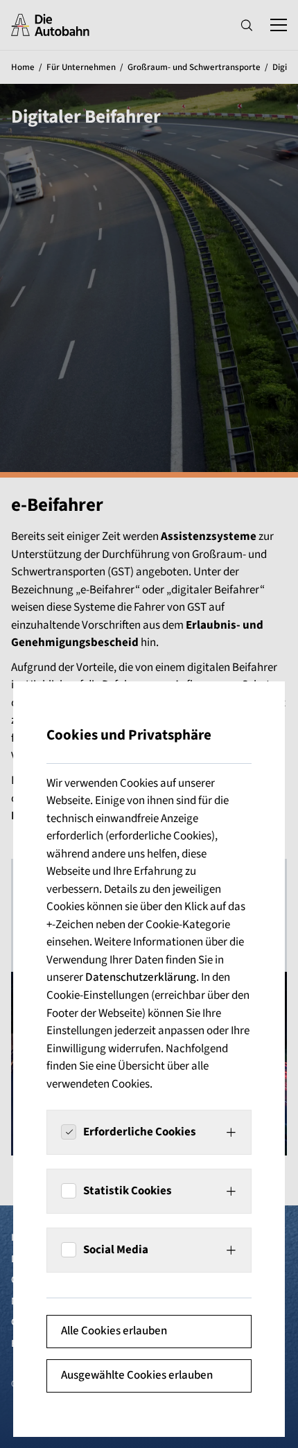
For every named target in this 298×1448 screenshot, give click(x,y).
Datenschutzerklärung (140, 977)
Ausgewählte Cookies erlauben (137, 1375)
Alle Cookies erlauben (114, 1331)
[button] (149, 1132)
